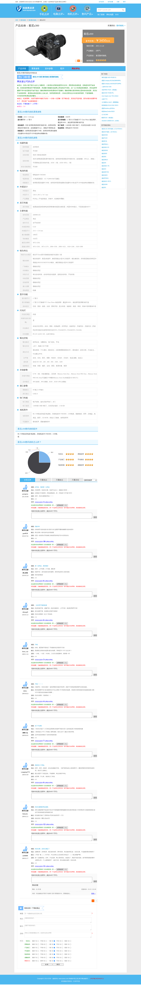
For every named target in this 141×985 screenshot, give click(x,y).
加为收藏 (110, 2)
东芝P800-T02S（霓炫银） (110, 90)
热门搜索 (101, 14)
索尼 (40, 77)
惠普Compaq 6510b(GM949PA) (111, 80)
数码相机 (23, 20)
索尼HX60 (105, 135)
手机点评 (44, 14)
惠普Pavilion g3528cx (108, 108)
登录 (124, 2)
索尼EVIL (104, 141)
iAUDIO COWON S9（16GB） (111, 121)
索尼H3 (104, 169)
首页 (16, 20)
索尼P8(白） (105, 144)
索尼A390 (105, 184)
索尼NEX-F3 (105, 147)
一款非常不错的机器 (41, 605)
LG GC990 (105, 114)
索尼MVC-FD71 (106, 181)
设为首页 (101, 2)
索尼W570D (105, 172)
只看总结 (75, 480)
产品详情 (22, 68)
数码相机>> (121, 25)
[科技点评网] (25, 9)
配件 (62, 68)
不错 (36, 644)
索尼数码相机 (33, 20)
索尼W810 (105, 159)
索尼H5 (104, 163)
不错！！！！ (39, 684)
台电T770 (104, 99)
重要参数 (35, 68)
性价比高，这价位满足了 (42, 849)
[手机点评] (44, 8)
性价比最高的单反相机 (41, 807)
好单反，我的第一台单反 (42, 487)
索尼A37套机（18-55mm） (110, 132)
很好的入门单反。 (40, 765)
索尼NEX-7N (105, 166)
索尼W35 (104, 153)
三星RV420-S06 (106, 87)
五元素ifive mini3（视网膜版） (111, 102)
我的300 (37, 526)
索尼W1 (104, 156)
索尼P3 (104, 187)
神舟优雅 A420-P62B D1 (109, 77)
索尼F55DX (105, 178)
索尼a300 (36, 77)
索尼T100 (104, 138)
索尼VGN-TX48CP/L (108, 93)
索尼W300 (105, 150)
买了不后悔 (38, 726)
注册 (118, 2)
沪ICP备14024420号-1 (97, 978)
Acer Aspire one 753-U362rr (110, 96)
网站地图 (109, 14)
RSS (117, 14)
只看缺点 (59, 480)
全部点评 (27, 480)
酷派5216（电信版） (108, 117)
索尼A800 (105, 175)
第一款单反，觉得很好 (41, 566)
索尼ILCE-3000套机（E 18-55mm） (112, 129)
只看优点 (43, 480)
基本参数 (49, 68)
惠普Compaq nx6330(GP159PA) (111, 83)
